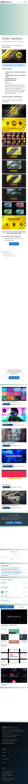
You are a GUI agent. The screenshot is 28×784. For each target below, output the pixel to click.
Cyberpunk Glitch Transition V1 (11, 422)
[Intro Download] (6, 2)
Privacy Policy (5, 759)
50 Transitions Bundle (9, 256)
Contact (4, 752)
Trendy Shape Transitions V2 (10, 402)
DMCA (3, 762)
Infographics (4, 645)
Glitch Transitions (8, 253)
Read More (18, 522)
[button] (19, 2)
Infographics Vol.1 (5, 664)
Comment (9, 522)
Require (4, 755)
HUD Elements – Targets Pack (9, 625)
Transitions (6, 251)
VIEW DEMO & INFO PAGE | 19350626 (13, 65)
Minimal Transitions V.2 (8, 443)
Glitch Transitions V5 (8, 464)
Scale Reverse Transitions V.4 (10, 505)
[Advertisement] (14, 19)
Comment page (14, 377)
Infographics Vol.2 (5, 684)
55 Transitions (6, 485)
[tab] (7, 606)
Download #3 (14, 243)
